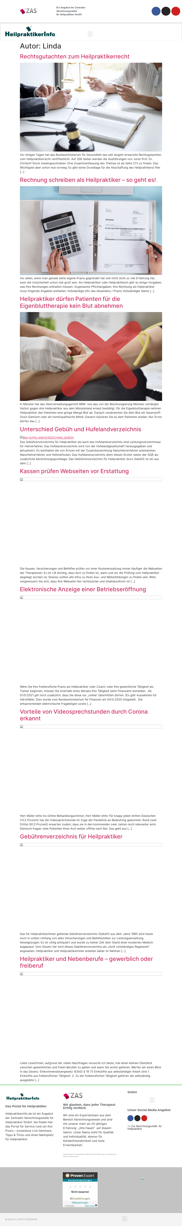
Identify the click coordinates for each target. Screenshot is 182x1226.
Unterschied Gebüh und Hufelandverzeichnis (80, 429)
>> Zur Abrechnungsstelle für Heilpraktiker (144, 1127)
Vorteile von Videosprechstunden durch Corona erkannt (84, 715)
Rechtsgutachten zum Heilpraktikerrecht (75, 56)
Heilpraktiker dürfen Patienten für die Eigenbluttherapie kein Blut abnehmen (71, 302)
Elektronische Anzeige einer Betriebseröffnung (83, 589)
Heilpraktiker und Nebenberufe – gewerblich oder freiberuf (86, 962)
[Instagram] (165, 11)
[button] (90, 34)
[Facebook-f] (156, 11)
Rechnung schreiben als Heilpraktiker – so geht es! (88, 179)
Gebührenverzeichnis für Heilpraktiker (71, 836)
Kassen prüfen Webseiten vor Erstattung (74, 471)
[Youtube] (175, 11)
